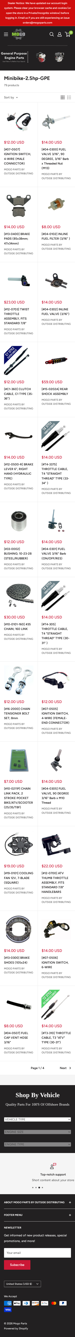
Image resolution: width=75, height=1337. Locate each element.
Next (63, 1068)
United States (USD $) (19, 1283)
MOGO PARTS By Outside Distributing (18, 171)
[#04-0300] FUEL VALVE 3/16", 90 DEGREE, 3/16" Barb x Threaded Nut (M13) (55, 159)
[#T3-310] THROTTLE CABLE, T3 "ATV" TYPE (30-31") (56, 1037)
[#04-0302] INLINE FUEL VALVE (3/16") (55, 312)
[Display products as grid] (62, 97)
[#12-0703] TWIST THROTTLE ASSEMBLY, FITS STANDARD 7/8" (16, 316)
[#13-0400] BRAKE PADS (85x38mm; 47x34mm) (17, 238)
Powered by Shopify (16, 1328)
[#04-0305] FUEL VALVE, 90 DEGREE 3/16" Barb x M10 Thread (55, 795)
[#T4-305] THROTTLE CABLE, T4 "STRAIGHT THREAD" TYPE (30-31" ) (55, 634)
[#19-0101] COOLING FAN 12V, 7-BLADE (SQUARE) (18, 877)
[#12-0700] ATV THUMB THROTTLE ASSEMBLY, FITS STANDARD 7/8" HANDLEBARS (55, 882)
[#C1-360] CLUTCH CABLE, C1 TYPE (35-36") (18, 393)
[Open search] (52, 34)
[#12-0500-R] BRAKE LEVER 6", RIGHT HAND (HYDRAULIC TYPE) (18, 471)
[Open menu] (6, 34)
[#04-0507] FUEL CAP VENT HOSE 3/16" (16, 1037)
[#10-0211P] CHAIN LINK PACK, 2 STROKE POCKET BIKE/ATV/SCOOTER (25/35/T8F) (18, 798)
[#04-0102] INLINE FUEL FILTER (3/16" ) (56, 236)
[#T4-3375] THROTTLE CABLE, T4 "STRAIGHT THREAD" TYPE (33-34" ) (55, 474)
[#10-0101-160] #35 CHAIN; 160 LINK (17, 627)
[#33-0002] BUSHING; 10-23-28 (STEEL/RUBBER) (18, 553)
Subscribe (17, 1265)
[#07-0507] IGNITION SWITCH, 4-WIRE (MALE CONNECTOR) (17, 156)
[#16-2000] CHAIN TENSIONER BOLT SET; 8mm (17, 713)
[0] (67, 34)
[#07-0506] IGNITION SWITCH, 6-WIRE (55, 962)
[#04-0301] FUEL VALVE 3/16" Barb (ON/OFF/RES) (54, 553)
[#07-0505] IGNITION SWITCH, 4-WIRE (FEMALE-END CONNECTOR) (55, 716)
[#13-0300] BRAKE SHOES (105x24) (17, 960)
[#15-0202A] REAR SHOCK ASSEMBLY (55, 391)
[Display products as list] (69, 97)
